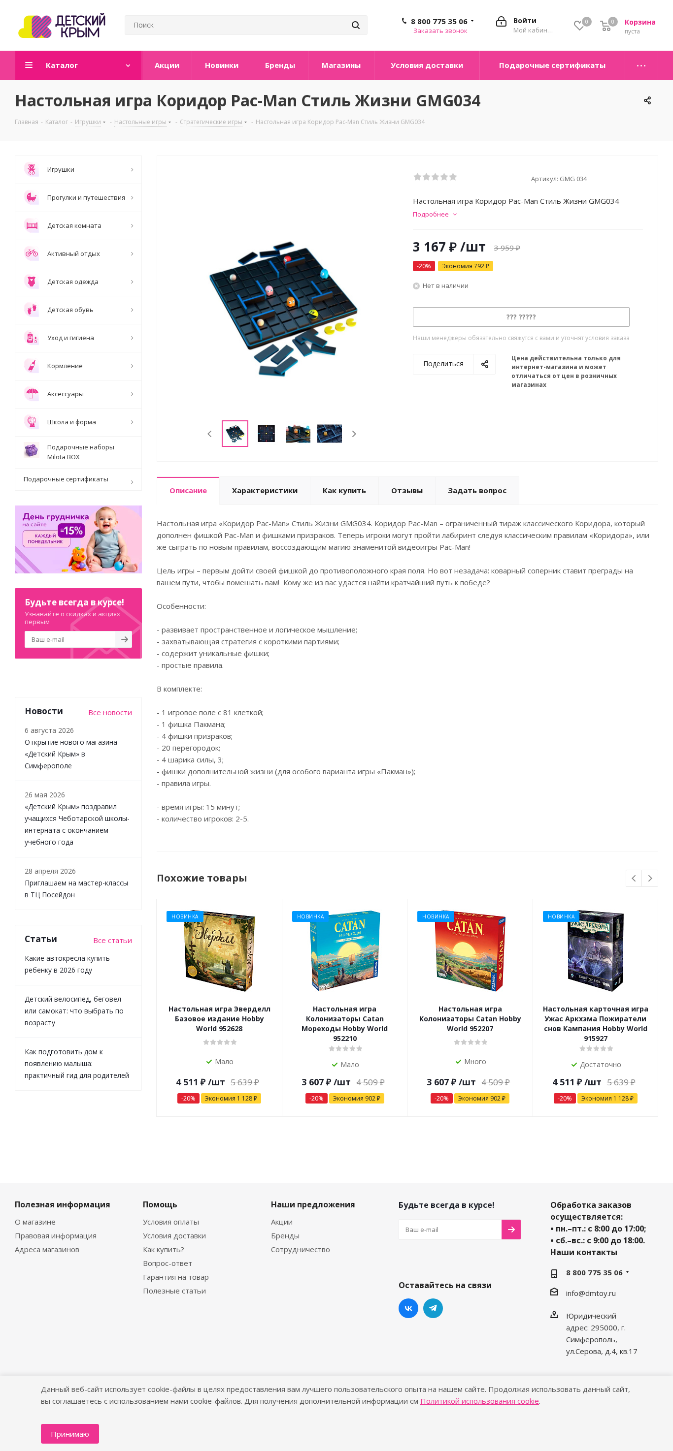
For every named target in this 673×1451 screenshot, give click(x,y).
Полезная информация (62, 1204)
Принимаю (70, 1434)
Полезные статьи (174, 1290)
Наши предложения (313, 1204)
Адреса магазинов (47, 1249)
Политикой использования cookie (479, 1401)
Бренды (285, 1235)
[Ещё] (641, 65)
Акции (282, 1222)
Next (354, 434)
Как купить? (163, 1249)
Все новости (110, 712)
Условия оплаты (171, 1222)
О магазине (35, 1222)
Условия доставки (174, 1235)
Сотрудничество (300, 1249)
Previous (210, 434)
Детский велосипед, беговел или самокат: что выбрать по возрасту (74, 1010)
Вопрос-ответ (167, 1263)
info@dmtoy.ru (591, 1293)
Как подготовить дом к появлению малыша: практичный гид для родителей (77, 1063)
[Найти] (356, 25)
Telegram (433, 1308)
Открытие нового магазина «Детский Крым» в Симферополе (71, 753)
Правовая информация (56, 1235)
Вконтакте (408, 1308)
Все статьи (112, 940)
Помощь (160, 1204)
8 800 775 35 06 (439, 21)
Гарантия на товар (176, 1277)
